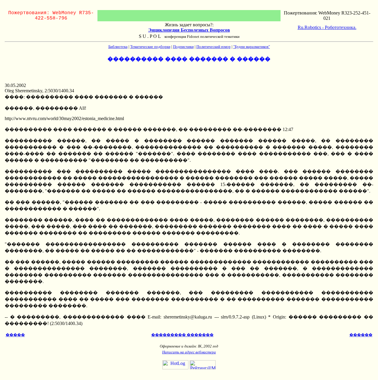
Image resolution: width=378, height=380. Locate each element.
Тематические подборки (150, 46)
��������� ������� (182, 335)
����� (15, 335)
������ (360, 335)
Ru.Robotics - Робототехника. (327, 27)
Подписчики (183, 46)
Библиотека (118, 46)
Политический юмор (213, 46)
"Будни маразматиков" (251, 46)
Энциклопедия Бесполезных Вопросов (189, 30)
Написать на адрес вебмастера (189, 352)
